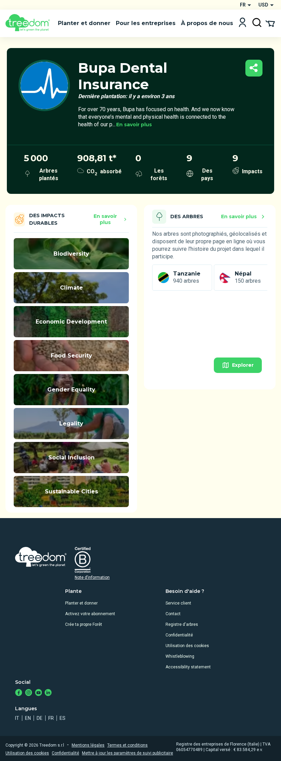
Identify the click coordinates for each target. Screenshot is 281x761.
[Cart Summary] (270, 23)
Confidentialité (179, 635)
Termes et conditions (127, 745)
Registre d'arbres (182, 624)
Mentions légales (88, 745)
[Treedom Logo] (28, 23)
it (17, 718)
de (39, 718)
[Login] (242, 23)
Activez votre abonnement (90, 613)
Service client (178, 603)
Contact (173, 613)
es (62, 718)
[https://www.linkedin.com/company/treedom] (48, 693)
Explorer (243, 365)
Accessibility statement (188, 667)
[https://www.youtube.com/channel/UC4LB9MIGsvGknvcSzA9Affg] (38, 693)
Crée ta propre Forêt (83, 624)
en (28, 718)
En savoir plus (134, 124)
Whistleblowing (180, 656)
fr (51, 718)
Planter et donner (81, 603)
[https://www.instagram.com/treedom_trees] (28, 693)
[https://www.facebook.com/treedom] (18, 693)
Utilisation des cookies (187, 645)
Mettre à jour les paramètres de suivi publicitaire (127, 753)
